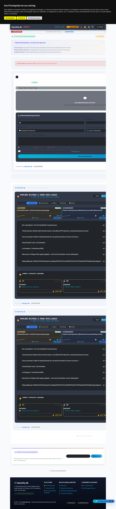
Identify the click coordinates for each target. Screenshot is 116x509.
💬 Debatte (72, 203)
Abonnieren (96, 456)
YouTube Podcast (88, 485)
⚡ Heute (96, 196)
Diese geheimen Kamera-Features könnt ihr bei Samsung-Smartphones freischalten (28, 32)
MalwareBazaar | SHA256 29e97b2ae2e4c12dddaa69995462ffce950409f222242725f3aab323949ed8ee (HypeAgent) (61, 261)
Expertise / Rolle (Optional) (94, 127)
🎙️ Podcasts (62, 203)
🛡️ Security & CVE (43, 203)
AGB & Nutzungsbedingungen (69, 490)
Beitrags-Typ (22, 127)
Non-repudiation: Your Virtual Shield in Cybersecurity (39, 225)
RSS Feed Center (50, 485)
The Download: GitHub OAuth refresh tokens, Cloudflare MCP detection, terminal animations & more (55, 231)
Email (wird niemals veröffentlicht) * (29, 119)
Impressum (64, 485)
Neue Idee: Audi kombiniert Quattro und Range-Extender (87, 32)
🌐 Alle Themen (32, 203)
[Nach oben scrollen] (100, 503)
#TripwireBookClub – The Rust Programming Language (33, 210)
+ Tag (40, 88)
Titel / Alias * (90, 119)
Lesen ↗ (57, 217)
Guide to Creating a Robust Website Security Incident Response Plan (82, 210)
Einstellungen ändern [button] (34, 18)
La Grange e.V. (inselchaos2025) (33, 248)
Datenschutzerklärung (67, 488)
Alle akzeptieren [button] (10, 18)
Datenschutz (75, 151)
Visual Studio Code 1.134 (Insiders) (33, 242)
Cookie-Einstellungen (67, 493)
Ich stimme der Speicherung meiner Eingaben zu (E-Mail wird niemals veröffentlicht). (49, 151)
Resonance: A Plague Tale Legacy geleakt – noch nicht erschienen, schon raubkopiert (50, 254)
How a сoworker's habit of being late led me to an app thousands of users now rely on (50, 237)
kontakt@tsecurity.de (89, 488)
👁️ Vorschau (35, 217)
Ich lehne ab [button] (21, 18)
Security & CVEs (50, 488)
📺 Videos (54, 203)
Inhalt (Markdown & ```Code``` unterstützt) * (32, 135)
